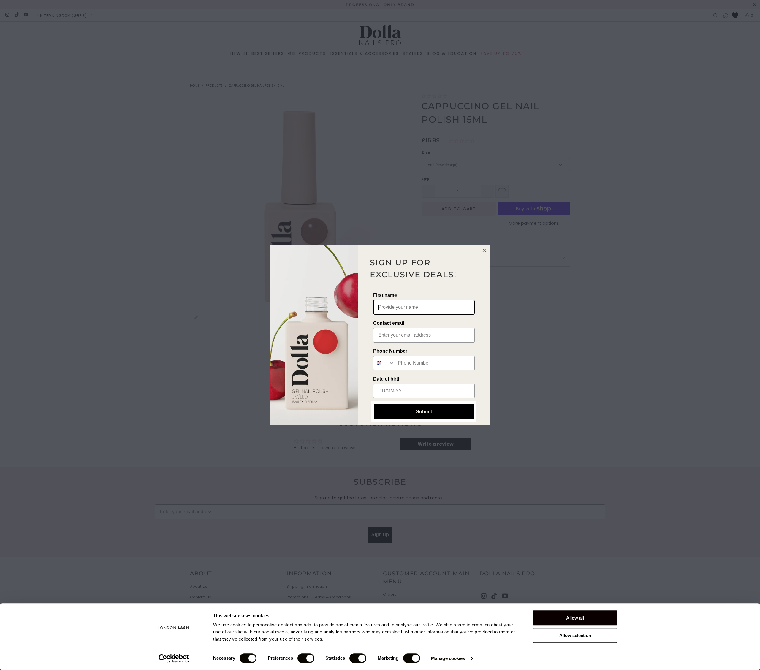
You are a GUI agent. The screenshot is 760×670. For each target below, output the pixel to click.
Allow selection (575, 635)
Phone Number (390, 351)
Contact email (388, 323)
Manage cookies (448, 658)
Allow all (575, 617)
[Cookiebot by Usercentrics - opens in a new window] (174, 658)
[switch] (305, 658)
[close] (484, 250)
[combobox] (384, 363)
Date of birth (387, 378)
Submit (424, 411)
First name (385, 295)
